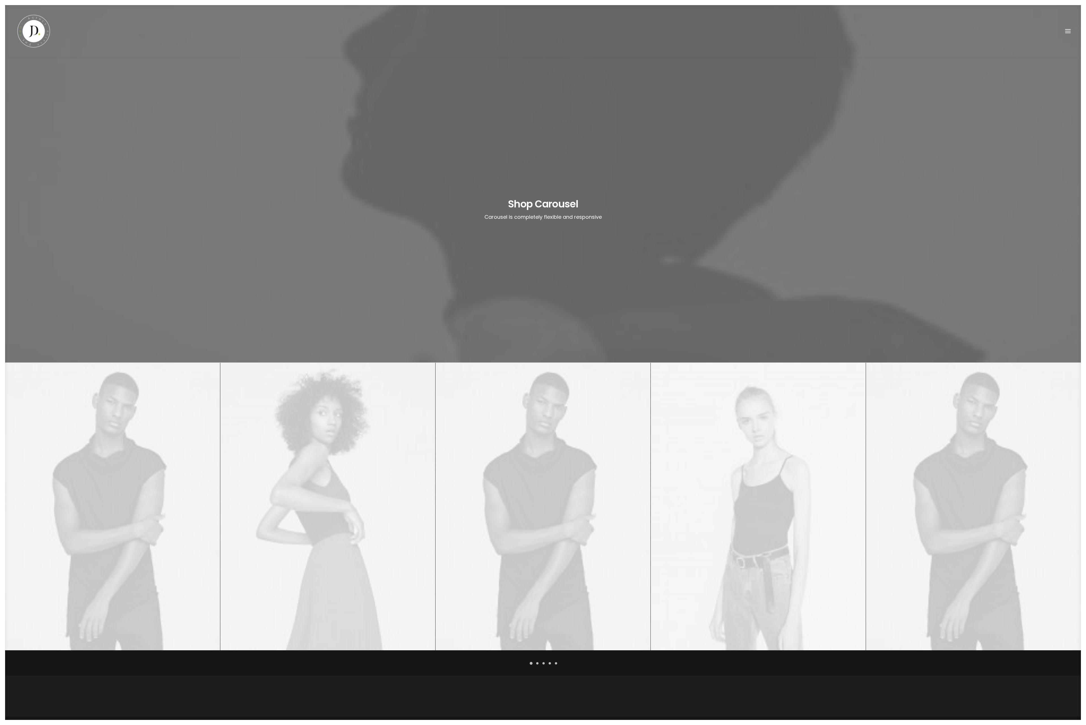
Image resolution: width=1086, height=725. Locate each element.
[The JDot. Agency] (33, 31)
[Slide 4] (550, 663)
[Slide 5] (556, 663)
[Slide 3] (543, 663)
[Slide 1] (531, 663)
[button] (1068, 31)
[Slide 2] (537, 663)
